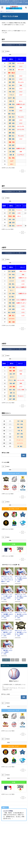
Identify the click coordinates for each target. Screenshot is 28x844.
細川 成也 (12, 389)
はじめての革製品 (8, 810)
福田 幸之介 (11, 113)
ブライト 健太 (12, 380)
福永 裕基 (11, 287)
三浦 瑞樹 (11, 151)
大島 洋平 (12, 373)
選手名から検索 (5, 694)
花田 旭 (12, 392)
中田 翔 (20, 430)
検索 (24, 455)
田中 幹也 (11, 274)
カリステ (11, 280)
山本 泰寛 (11, 309)
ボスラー (12, 377)
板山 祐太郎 (11, 312)
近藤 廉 (11, 154)
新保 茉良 (11, 306)
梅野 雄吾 (11, 123)
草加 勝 (11, 69)
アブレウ (11, 94)
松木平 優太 (11, 98)
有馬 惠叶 (11, 145)
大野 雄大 (11, 88)
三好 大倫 (20, 421)
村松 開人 (11, 284)
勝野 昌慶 (11, 120)
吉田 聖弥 (11, 126)
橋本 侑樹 (11, 66)
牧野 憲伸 (11, 148)
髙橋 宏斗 (11, 79)
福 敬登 (11, 110)
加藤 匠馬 (11, 222)
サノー (11, 290)
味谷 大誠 (11, 219)
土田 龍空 (11, 299)
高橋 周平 (11, 277)
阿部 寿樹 (11, 302)
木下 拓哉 (11, 213)
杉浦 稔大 (11, 107)
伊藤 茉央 (11, 104)
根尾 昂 (11, 101)
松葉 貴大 (11, 116)
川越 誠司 (12, 383)
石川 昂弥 (11, 293)
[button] (6, 59)
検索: (10, 54)
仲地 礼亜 (11, 91)
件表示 (7, 51)
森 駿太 (11, 296)
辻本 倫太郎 (11, 271)
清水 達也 (11, 129)
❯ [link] (25, 734)
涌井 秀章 (11, 82)
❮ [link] (19, 171)
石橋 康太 (11, 225)
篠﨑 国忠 (11, 132)
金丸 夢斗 (11, 85)
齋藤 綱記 (11, 139)
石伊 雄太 (11, 209)
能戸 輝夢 (12, 399)
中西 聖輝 (11, 63)
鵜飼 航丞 (12, 396)
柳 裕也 (11, 75)
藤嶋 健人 (11, 135)
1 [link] (22, 171)
